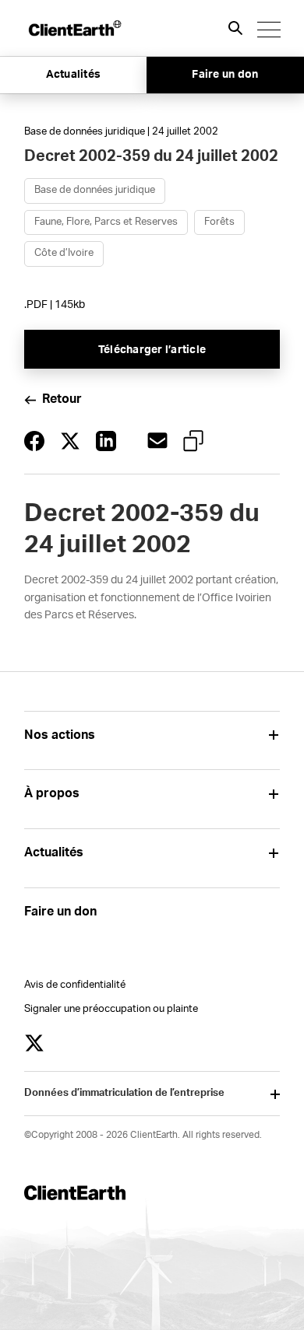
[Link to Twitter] (34, 1043)
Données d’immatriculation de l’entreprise (124, 1093)
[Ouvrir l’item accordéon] (274, 735)
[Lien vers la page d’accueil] (74, 28)
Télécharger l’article (152, 350)
